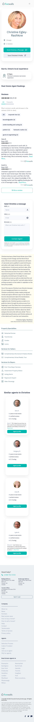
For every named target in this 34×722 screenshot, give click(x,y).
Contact (4, 626)
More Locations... (20, 678)
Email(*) (7, 214)
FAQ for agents (6, 653)
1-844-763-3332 (10, 575)
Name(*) (6, 206)
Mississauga (5, 680)
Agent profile (17, 431)
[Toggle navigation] (29, 4)
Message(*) (8, 222)
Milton (3, 683)
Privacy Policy (23, 242)
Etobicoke (4, 671)
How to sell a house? (8, 621)
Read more (10, 428)
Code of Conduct (6, 646)
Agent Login (17, 597)
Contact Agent (17, 239)
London (3, 675)
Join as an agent (6, 651)
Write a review (17, 190)
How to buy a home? (8, 619)
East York (4, 668)
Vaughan (18, 673)
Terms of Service (18, 242)
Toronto (17, 671)
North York (18, 666)
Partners (4, 614)
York (16, 675)
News (3, 611)
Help (3, 623)
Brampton (4, 663)
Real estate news (7, 616)
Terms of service (6, 631)
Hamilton (4, 673)
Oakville (17, 668)
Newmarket (19, 663)
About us (4, 609)
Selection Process (7, 643)
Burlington (4, 666)
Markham (4, 678)
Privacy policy (5, 633)
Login (3, 648)
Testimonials (5, 628)
